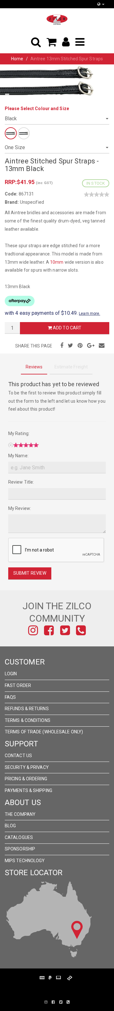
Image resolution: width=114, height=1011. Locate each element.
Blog (10, 825)
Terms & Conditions (27, 720)
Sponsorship (20, 848)
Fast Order (18, 685)
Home (17, 58)
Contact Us (18, 755)
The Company (20, 814)
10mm (56, 262)
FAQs (10, 697)
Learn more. (89, 313)
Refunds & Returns (27, 708)
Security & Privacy (27, 767)
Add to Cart (66, 327)
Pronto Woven (66, 988)
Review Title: (21, 482)
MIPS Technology (25, 860)
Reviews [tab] (34, 366)
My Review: (19, 508)
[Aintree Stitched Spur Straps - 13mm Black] (47, 80)
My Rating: (18, 433)
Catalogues (19, 837)
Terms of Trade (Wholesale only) (44, 731)
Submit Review (29, 573)
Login (11, 673)
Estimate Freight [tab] (71, 366)
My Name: (18, 455)
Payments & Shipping (28, 790)
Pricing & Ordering (26, 778)
